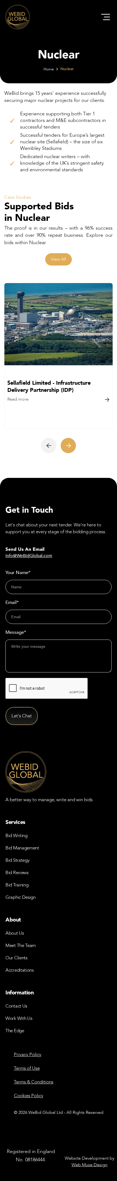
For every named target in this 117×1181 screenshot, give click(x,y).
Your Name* (17, 572)
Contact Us (16, 1006)
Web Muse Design (89, 1165)
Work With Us (18, 1018)
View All (58, 259)
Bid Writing (16, 835)
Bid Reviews (17, 872)
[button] (106, 17)
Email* (12, 602)
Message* (15, 632)
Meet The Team (20, 945)
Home (49, 69)
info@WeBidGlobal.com (28, 556)
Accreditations (19, 970)
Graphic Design (20, 897)
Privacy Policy (27, 1054)
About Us (14, 933)
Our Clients (16, 958)
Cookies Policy (28, 1095)
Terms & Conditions (33, 1082)
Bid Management (22, 848)
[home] (17, 17)
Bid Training (16, 885)
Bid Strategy (17, 860)
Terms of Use (27, 1068)
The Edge (14, 1031)
